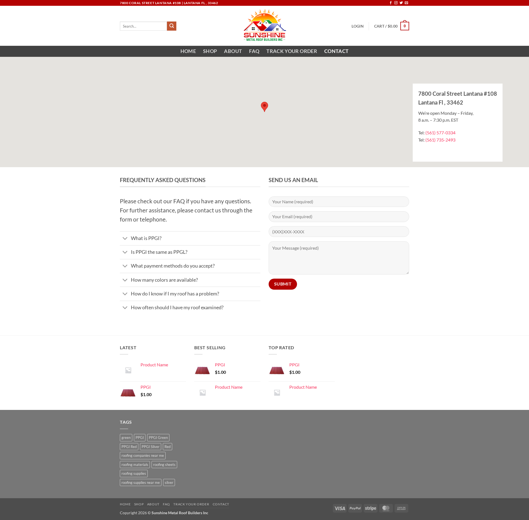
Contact (336, 51)
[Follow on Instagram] (396, 3)
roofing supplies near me (141, 482)
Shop (210, 51)
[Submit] (171, 26)
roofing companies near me (143, 455)
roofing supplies (134, 473)
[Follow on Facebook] (390, 3)
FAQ (254, 51)
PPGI (140, 437)
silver (169, 482)
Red (167, 446)
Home (188, 51)
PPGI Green (158, 437)
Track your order (291, 51)
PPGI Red (129, 446)
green (126, 437)
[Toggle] (125, 239)
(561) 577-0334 (440, 132)
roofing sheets (164, 464)
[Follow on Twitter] (401, 3)
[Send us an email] (406, 3)
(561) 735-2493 (440, 139)
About (233, 51)
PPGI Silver (151, 446)
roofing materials (135, 464)
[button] (357, 26)
